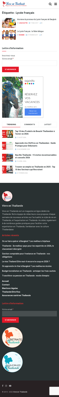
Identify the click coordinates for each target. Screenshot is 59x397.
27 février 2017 (32, 35)
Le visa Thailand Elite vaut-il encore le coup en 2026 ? (26, 261)
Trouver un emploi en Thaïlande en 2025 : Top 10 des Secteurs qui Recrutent (35, 168)
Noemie (21, 35)
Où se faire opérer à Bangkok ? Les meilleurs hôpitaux (26, 241)
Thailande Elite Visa (11, 292)
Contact (6, 285)
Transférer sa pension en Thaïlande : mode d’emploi (25, 276)
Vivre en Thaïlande (20, 392)
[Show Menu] (55, 4)
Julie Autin (23, 23)
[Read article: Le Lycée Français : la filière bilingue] (9, 35)
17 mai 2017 (34, 23)
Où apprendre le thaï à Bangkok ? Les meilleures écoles (27, 266)
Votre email (8, 59)
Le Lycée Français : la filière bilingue (30, 31)
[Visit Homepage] (14, 4)
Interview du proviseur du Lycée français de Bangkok (36, 19)
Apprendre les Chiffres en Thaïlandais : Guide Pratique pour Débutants (35, 144)
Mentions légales (10, 288)
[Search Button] (50, 4)
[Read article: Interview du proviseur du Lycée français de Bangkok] (9, 23)
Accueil (5, 281)
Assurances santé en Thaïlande (16, 295)
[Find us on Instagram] (6, 385)
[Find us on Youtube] (10, 385)
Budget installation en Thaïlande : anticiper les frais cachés (29, 271)
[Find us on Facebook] (2, 385)
